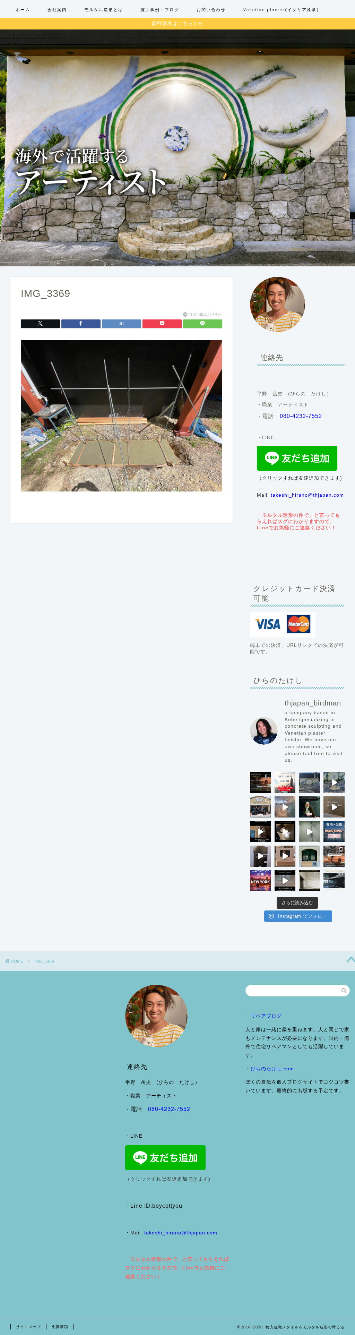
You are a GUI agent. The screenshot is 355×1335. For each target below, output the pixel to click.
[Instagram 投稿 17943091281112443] (334, 831)
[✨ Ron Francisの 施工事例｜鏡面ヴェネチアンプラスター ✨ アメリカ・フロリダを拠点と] (285, 880)
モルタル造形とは (103, 9)
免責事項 (60, 1327)
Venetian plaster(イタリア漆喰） (282, 9)
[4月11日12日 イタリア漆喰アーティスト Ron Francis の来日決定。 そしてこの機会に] (260, 831)
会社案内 (57, 9)
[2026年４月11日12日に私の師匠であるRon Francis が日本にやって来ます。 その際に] (309, 807)
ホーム (23, 9)
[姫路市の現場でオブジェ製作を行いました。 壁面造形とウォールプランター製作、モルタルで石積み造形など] (309, 782)
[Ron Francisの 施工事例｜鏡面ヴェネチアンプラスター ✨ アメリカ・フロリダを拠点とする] (309, 856)
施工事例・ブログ (159, 9)
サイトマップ (28, 1327)
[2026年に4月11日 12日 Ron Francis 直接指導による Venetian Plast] (260, 807)
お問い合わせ (211, 9)
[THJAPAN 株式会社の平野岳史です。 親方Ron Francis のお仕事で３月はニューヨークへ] (260, 880)
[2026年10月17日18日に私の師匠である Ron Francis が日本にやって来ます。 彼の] (260, 782)
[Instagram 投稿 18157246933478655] (285, 782)
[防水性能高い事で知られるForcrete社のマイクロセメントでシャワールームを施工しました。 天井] (309, 831)
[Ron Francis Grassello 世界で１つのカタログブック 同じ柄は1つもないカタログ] (285, 856)
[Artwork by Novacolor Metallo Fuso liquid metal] (285, 807)
